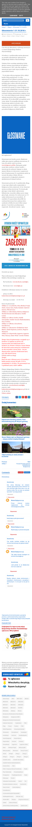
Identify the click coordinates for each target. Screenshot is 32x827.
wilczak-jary (19, 796)
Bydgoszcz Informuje (8, 819)
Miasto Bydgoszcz (16, 500)
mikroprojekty (6, 750)
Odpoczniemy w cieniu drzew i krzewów (12, 456)
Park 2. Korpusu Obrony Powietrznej (12, 769)
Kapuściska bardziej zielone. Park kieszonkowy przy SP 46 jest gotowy (15, 420)
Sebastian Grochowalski (9, 781)
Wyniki (6, 24)
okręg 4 (25, 25)
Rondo (12, 778)
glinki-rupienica (7, 729)
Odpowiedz (10, 494)
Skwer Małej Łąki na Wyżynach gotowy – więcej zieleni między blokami (15, 438)
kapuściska (6, 741)
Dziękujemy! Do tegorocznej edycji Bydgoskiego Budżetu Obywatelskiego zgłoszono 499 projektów (14, 629)
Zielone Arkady (13, 802)
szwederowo (6, 790)
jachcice (13, 735)
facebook (27, 472)
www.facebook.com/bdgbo (20, 282)
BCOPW (20, 707)
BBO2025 (13, 707)
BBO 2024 (19, 698)
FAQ (25, 723)
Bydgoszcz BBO (15, 717)
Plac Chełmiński (7, 772)
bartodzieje (6, 698)
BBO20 (26, 698)
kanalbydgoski (23, 735)
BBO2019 (13, 701)
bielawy (13, 711)
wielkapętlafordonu (8, 796)
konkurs (21, 741)
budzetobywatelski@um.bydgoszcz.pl (13, 296)
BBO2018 (5, 701)
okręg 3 (19, 25)
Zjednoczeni (24, 805)
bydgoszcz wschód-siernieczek (11, 720)
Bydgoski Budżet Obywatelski (20, 824)
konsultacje (6, 744)
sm (25, 781)
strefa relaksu (16, 787)
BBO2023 (20, 704)
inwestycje (5, 735)
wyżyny (14, 799)
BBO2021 (5, 704)
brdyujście (5, 717)
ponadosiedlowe (18, 772)
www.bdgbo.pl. (18, 286)
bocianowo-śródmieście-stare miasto (13, 714)
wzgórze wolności (23, 799)
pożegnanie (6, 775)
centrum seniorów (7, 723)
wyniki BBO (6, 799)
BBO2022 (13, 704)
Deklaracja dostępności (9, 817)
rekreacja (5, 778)
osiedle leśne (6, 759)
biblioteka (5, 711)
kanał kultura (17, 738)
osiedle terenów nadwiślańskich (11, 762)
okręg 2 (13, 25)
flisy (4, 726)
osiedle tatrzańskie (18, 759)
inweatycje (23, 732)
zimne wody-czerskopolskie (10, 805)
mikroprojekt (22, 747)
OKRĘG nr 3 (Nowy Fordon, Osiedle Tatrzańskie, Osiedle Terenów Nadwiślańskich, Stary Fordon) (16, 319)
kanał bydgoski (7, 738)
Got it (21, 15)
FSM (22, 726)
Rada (25, 775)
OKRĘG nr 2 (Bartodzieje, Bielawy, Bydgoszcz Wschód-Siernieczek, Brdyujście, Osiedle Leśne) (15, 314)
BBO (13, 698)
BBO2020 (20, 701)
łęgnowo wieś (24, 744)
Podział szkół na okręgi (9, 355)
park (13, 766)
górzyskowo (14, 732)
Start (3, 25)
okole (4, 753)
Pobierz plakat (6, 393)
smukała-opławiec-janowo (10, 784)
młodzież (15, 750)
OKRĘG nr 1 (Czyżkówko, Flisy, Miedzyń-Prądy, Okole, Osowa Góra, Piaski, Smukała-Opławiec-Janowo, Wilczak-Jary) (16, 308)
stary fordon (6, 787)
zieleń (4, 802)
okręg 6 (9, 27)
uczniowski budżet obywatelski (11, 793)
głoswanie (6, 732)
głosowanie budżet (19, 729)
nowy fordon (24, 750)
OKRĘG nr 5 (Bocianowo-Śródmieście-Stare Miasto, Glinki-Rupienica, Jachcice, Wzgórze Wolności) (15, 329)
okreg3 (11, 753)
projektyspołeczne (17, 775)
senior (20, 781)
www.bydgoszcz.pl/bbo (9, 165)
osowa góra (6, 766)
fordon (16, 726)
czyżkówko (18, 723)
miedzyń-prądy (12, 747)
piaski (25, 769)
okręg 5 (4, 27)
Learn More (13, 15)
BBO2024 (5, 707)
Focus (9, 726)
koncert (14, 741)
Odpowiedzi (11, 497)
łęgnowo (14, 744)
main (4, 747)
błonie (19, 711)
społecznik (23, 784)
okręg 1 (8, 25)
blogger (20, 472)
